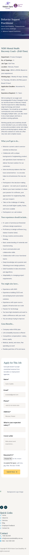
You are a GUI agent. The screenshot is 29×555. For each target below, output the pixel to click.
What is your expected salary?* (12, 424)
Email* (6, 390)
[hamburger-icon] (26, 6)
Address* (7, 412)
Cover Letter (8, 436)
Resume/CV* (9, 455)
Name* (6, 379)
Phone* (6, 401)
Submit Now (11, 472)
